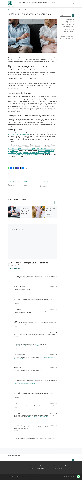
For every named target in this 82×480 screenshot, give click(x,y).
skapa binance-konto (18, 425)
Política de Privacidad (57, 468)
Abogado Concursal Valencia (67, 34)
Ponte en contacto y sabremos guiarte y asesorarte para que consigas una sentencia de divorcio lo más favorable (31, 153)
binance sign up (17, 367)
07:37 (56, 425)
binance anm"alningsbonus (20, 437)
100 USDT (16, 321)
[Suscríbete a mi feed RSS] (64, 476)
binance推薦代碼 (17, 309)
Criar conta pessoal (18, 275)
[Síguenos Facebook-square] (66, 476)
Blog (12, 9)
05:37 (56, 354)
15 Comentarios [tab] (14, 269)
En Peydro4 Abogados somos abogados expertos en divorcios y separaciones (31, 149)
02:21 (56, 367)
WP (13, 477)
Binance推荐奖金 (17, 413)
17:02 (56, 413)
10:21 (56, 403)
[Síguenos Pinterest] (71, 476)
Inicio (9, 9)
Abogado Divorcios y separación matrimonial (69, 22)
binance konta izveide (18, 379)
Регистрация (16, 332)
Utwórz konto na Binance (19, 298)
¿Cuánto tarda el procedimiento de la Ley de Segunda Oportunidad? (47, 183)
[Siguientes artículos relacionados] (56, 202)
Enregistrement (17, 403)
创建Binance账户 (17, 392)
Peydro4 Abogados (15, 476)
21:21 (56, 286)
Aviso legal (55, 470)
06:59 (56, 332)
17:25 (56, 321)
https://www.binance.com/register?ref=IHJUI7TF (24, 383)
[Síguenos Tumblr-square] (73, 476)
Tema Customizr (25, 477)
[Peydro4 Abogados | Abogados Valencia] (10, 3)
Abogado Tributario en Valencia (67, 38)
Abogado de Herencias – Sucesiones (68, 27)
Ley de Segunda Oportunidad (68, 24)
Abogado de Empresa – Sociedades (69, 32)
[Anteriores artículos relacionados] (53, 202)
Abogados (16, 9)
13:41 (56, 274)
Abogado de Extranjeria (69, 29)
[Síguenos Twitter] (68, 476)
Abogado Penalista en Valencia (67, 36)
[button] (78, 476)
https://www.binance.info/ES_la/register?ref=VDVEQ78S (26, 345)
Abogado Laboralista (69, 19)
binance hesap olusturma (19, 343)
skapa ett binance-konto (19, 354)
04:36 (56, 309)
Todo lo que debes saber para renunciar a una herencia (30, 182)
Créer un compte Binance (19, 286)
